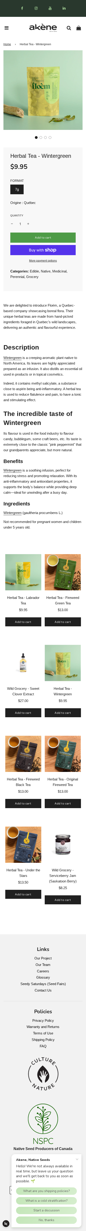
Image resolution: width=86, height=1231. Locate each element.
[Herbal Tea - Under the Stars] (23, 845)
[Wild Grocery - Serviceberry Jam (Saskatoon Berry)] (63, 845)
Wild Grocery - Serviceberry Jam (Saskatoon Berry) (63, 875)
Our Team (43, 965)
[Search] (70, 28)
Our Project (43, 958)
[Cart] (80, 28)
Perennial (17, 277)
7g (17, 189)
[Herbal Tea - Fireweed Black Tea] (23, 754)
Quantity (16, 215)
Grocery (32, 277)
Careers (43, 971)
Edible (34, 271)
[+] (28, 224)
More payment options (43, 260)
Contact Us (43, 990)
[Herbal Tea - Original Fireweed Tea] (63, 754)
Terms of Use (43, 1033)
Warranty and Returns (43, 1027)
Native (45, 271)
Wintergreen (12, 358)
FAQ (43, 1046)
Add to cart (23, 622)
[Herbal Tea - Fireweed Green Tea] (63, 572)
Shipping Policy (43, 1040)
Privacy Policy (43, 1020)
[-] (12, 224)
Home (7, 44)
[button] (36, 137)
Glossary (43, 977)
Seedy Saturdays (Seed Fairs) (43, 984)
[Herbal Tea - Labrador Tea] (23, 572)
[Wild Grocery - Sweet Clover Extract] (23, 663)
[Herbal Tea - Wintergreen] (63, 663)
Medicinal (59, 271)
